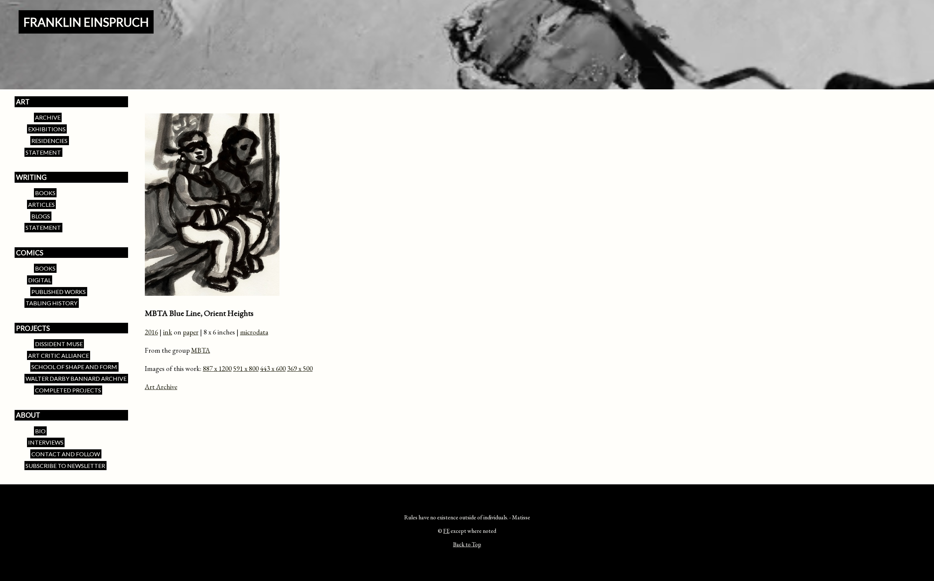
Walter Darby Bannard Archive (76, 378)
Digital (39, 279)
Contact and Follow (65, 453)
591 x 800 (246, 368)
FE (446, 531)
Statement (43, 152)
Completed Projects (68, 390)
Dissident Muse (59, 343)
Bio (40, 430)
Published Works (58, 291)
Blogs (40, 216)
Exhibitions (47, 128)
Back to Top (467, 544)
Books (45, 192)
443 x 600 (273, 368)
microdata (254, 332)
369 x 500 (300, 368)
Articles (41, 204)
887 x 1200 (217, 368)
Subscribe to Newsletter (65, 465)
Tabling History (51, 303)
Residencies (49, 140)
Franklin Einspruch (86, 22)
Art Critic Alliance (58, 355)
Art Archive (161, 386)
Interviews (45, 442)
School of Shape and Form (74, 367)
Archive (48, 117)
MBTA (200, 350)
